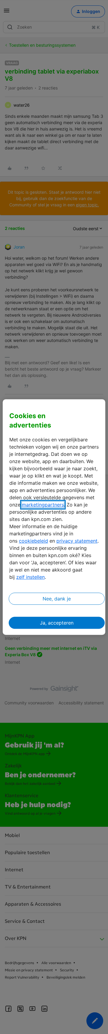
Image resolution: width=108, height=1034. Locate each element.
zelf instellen (30, 577)
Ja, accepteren (57, 623)
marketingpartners (43, 505)
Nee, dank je (57, 599)
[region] (54, 517)
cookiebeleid (33, 541)
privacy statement (77, 541)
